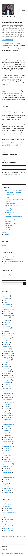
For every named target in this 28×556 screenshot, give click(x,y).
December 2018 (7, 463)
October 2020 (6, 423)
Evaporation (6, 503)
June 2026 (6, 298)
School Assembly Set (10, 218)
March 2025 (6, 326)
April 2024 (6, 346)
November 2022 (7, 377)
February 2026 (7, 306)
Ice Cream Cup (8, 209)
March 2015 (6, 470)
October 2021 (6, 401)
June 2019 (6, 452)
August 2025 (6, 317)
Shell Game (8, 221)
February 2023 (7, 371)
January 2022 (6, 395)
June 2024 (6, 342)
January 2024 (6, 351)
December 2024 (7, 331)
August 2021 (6, 404)
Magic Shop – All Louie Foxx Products (13, 190)
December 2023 (7, 353)
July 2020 (5, 428)
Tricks (5, 521)
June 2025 (6, 320)
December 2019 (7, 441)
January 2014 (6, 490)
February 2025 (7, 328)
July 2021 (5, 406)
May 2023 (5, 366)
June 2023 (6, 364)
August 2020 (6, 426)
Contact (4, 245)
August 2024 (6, 339)
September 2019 (7, 446)
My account (6, 234)
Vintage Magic (7, 229)
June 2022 (6, 386)
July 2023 (5, 362)
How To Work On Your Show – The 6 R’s (15, 207)
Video (4, 526)
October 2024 (6, 335)
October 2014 (6, 475)
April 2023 (6, 368)
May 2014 (5, 483)
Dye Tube (7, 198)
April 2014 (6, 485)
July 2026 (5, 297)
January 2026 (6, 307)
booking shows (14, 144)
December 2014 (7, 472)
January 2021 (6, 417)
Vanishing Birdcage (8, 259)
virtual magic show (8, 530)
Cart (4, 230)
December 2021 (7, 397)
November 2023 (7, 355)
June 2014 (5, 481)
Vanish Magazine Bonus (9, 274)
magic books (6, 506)
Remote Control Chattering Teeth (13, 216)
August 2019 (6, 448)
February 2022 (7, 393)
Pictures (4, 144)
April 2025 (6, 324)
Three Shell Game (8, 257)
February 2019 (7, 459)
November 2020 (7, 421)
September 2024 (7, 337)
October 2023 (6, 357)
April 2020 (6, 433)
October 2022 (6, 379)
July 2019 (5, 450)
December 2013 (7, 492)
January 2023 (6, 373)
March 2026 (6, 304)
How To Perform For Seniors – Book (14, 205)
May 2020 (6, 432)
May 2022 (6, 388)
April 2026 (6, 302)
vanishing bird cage (8, 525)
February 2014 (7, 488)
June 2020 (6, 430)
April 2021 (6, 412)
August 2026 (6, 295)
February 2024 (7, 349)
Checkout (5, 232)
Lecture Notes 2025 (10, 212)
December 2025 (7, 309)
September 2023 (7, 359)
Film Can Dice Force (10, 203)
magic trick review (8, 510)
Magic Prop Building (8, 256)
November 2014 (7, 474)
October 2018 (6, 466)
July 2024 (5, 340)
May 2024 (6, 344)
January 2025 (6, 329)
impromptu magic (6, 145)
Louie (5, 142)
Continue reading (7, 39)
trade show (16, 145)
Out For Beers (8, 214)
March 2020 (6, 435)
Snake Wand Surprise (10, 223)
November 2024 (7, 333)
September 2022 (7, 381)
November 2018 (7, 464)
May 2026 (6, 300)
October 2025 (6, 313)
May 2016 (5, 468)
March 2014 (6, 486)
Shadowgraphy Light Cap (11, 219)
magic (11, 145)
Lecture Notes (8, 210)
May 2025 (6, 322)
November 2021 (7, 399)
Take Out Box (8, 225)
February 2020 (7, 437)
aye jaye (8, 144)
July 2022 (5, 384)
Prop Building (6, 517)
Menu (23, 10)
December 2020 (7, 419)
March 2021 (6, 413)
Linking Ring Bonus (8, 275)
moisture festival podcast (9, 512)
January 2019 (6, 461)
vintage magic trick (8, 528)
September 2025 (7, 315)
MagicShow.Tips (8, 16)
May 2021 (5, 410)
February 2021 (7, 415)
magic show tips (19, 142)
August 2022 (6, 382)
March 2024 (6, 348)
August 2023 (6, 360)
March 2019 (6, 457)
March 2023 (6, 370)
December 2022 (7, 375)
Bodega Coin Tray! (9, 194)
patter (5, 514)
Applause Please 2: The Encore (13, 192)
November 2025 (7, 311)
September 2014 (7, 477)
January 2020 (6, 439)
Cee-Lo (7, 196)
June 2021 (5, 408)
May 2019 (5, 454)
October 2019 (6, 444)
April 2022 (6, 390)
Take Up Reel (8, 227)
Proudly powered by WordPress (16, 553)
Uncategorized (7, 523)
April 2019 (6, 455)
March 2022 (6, 391)
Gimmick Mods (7, 504)
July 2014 (5, 479)
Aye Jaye (9, 47)
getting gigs (20, 144)
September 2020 (7, 424)
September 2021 (7, 402)
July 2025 (5, 318)
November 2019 (7, 443)
